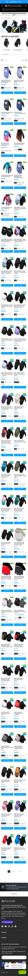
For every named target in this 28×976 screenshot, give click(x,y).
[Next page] (21, 871)
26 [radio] (2, 213)
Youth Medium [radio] (9, 416)
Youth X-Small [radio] (9, 825)
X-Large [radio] (2, 89)
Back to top (14, 894)
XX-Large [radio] (7, 89)
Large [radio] (2, 87)
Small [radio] (10, 87)
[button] (2, 60)
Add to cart (7, 92)
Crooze (6, 972)
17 (19, 871)
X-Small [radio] (2, 215)
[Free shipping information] (3, 203)
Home (2, 18)
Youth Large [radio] (16, 382)
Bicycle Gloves (8, 18)
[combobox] (14, 9)
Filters (23, 60)
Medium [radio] (6, 87)
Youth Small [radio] (3, 418)
